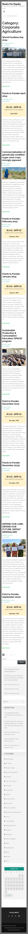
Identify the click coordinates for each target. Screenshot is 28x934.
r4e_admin (6, 45)
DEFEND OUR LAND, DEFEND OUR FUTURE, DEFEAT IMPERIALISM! (13, 528)
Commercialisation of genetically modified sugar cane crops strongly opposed (13, 156)
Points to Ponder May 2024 (11, 684)
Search (4, 659)
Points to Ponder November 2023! (11, 464)
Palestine (8, 830)
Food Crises (9, 803)
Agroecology (9, 759)
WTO (7, 861)
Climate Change (10, 768)
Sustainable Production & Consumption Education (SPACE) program (12, 335)
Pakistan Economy (11, 825)
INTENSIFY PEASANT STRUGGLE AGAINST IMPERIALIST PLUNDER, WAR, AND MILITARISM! (13, 678)
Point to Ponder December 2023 (10, 402)
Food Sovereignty (11, 808)
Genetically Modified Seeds (13, 812)
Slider (7, 843)
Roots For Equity (11, 4)
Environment (9, 790)
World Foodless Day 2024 (11, 689)
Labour (8, 816)
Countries (8, 776)
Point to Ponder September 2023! (11, 595)
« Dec (8, 895)
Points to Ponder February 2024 (11, 220)
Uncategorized (10, 847)
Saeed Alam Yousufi (18, 928)
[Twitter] (9, 916)
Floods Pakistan (10, 799)
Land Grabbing (10, 821)
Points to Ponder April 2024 (11, 693)
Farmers (8, 794)
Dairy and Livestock (11, 781)
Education (8, 785)
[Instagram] (15, 916)
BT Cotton (9, 763)
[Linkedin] (12, 916)
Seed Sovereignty (11, 839)
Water (7, 852)
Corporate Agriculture (12, 772)
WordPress (17, 930)
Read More (5, 86)
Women (8, 856)
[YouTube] (19, 916)
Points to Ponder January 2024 (11, 275)
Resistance (9, 834)
